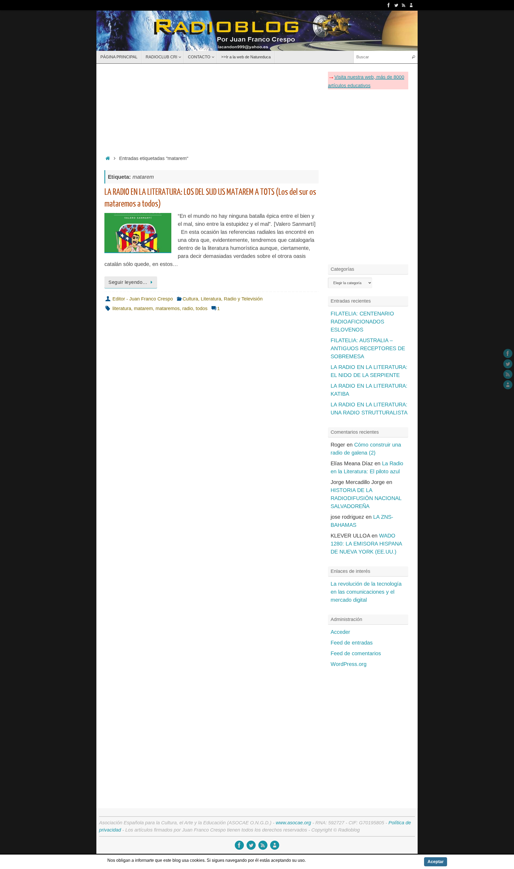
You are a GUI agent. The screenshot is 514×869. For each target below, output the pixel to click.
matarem (143, 308)
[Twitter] (396, 5)
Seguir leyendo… (128, 282)
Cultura (190, 299)
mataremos (168, 308)
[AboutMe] (411, 5)
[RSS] (403, 5)
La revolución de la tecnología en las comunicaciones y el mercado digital (366, 592)
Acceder (340, 632)
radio (187, 308)
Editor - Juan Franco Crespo (142, 299)
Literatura (211, 299)
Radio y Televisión (243, 299)
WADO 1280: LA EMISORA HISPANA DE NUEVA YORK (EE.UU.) (366, 544)
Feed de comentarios (356, 653)
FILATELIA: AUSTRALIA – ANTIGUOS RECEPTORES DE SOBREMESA (368, 348)
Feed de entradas (352, 643)
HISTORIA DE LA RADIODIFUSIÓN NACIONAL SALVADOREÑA (366, 498)
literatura (121, 308)
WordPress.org (348, 664)
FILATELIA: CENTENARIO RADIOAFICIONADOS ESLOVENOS (362, 322)
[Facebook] (388, 5)
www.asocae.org (293, 822)
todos (201, 308)
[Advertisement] (211, 107)
